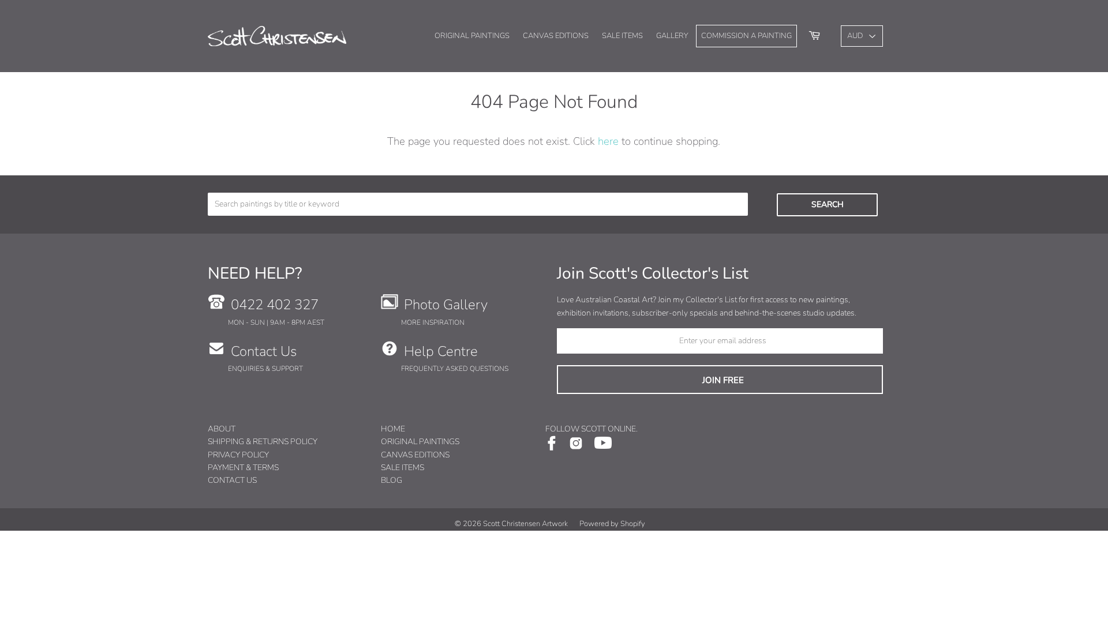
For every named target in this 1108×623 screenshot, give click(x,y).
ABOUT (221, 428)
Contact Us (264, 351)
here (608, 141)
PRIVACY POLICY (238, 454)
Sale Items (622, 36)
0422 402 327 (275, 304)
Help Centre (441, 351)
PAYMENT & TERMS (243, 467)
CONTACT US (232, 480)
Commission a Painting (746, 36)
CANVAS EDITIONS (415, 454)
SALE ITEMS (402, 467)
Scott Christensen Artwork (525, 524)
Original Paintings (472, 36)
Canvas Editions (556, 36)
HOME (393, 428)
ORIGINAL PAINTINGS (420, 441)
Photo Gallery (446, 304)
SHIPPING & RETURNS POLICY (262, 441)
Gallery (672, 36)
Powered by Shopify (612, 524)
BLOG (391, 480)
